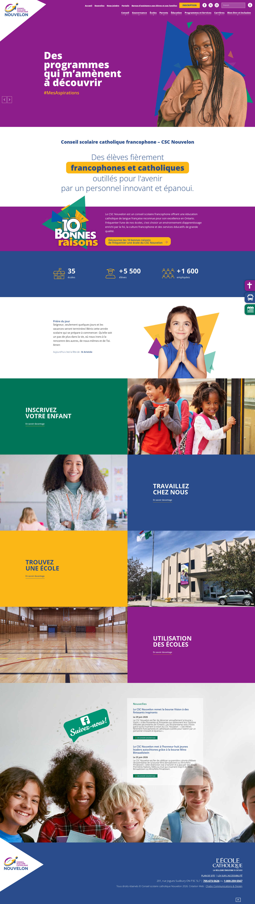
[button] (4, 99)
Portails (125, 5)
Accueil (88, 5)
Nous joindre (113, 5)
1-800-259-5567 (233, 881)
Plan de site (208, 875)
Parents (164, 12)
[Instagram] (217, 5)
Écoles (153, 12)
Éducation (176, 12)
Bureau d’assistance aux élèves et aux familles (154, 5)
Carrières (219, 12)
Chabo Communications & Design (224, 886)
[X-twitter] (211, 5)
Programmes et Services (198, 12)
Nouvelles (99, 5)
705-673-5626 (211, 881)
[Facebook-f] (204, 5)
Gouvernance (139, 12)
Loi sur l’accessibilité (230, 875)
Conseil (125, 12)
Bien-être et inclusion (239, 12)
